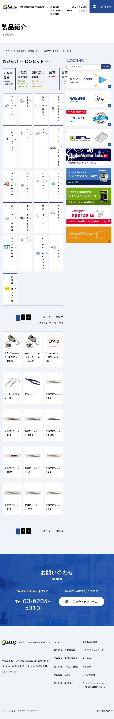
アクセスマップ (8, 671)
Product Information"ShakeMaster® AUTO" (94, 684)
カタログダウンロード (93, 650)
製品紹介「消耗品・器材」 (67, 666)
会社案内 (86, 658)
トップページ (7, 50)
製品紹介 (20, 50)
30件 (56, 323)
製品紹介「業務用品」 (64, 682)
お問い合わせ (88, 674)
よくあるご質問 (89, 641)
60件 (61, 323)
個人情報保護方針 (105, 710)
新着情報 (86, 666)
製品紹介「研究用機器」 (65, 650)
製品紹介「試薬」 (62, 674)
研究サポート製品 (50, 50)
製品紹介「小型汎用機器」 (67, 658)
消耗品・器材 (33, 50)
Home (57, 641)
